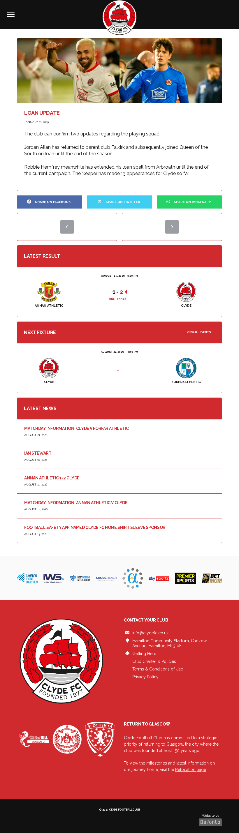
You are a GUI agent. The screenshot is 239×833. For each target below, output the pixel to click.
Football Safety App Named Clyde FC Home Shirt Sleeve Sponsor (95, 527)
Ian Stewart (37, 453)
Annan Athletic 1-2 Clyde (52, 478)
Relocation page (190, 769)
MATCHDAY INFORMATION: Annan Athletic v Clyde (76, 502)
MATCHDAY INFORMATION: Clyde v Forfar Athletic (76, 428)
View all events (199, 332)
